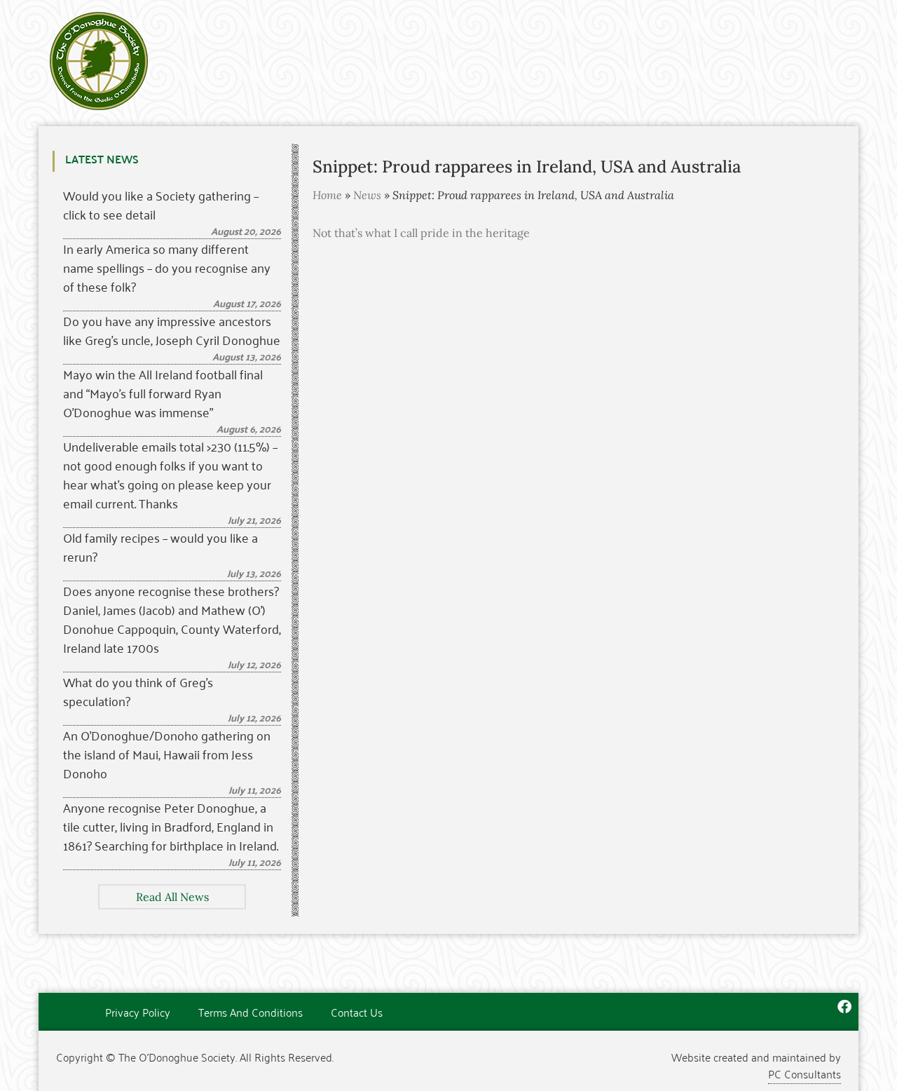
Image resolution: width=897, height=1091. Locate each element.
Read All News (172, 897)
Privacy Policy (137, 1012)
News (367, 195)
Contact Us (357, 1012)
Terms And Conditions (250, 1012)
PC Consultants (804, 1073)
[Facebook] (844, 1007)
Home (327, 195)
